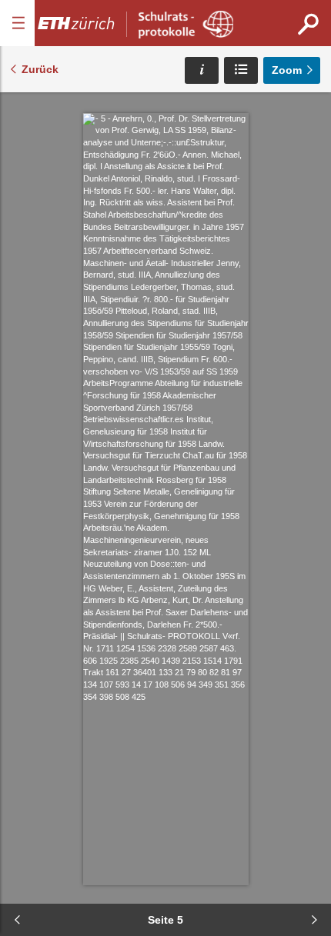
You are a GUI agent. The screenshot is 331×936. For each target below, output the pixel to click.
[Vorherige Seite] (17, 920)
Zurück (40, 69)
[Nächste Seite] (314, 920)
